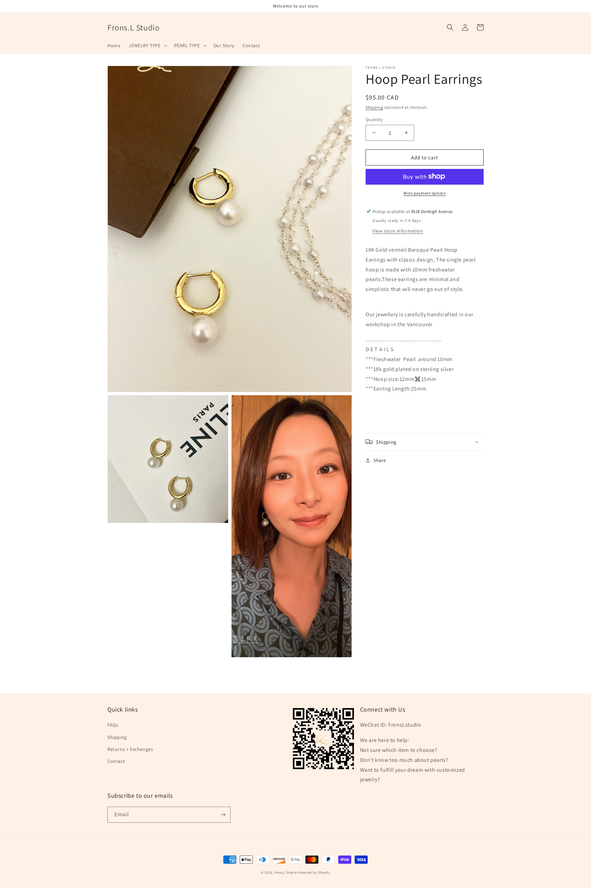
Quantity (374, 119)
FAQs (112, 725)
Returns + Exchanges (130, 749)
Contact (116, 761)
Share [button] (379, 460)
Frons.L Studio (285, 872)
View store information (397, 230)
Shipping (374, 107)
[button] (147, 45)
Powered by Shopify (314, 872)
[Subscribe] (222, 815)
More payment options (425, 192)
